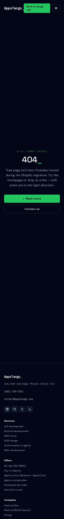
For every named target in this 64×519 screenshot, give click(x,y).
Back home (32, 198)
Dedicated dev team (15, 484)
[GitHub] (15, 409)
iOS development (14, 426)
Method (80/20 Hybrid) (17, 510)
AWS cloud (10, 435)
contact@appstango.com (18, 399)
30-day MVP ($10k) (15, 465)
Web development (14, 450)
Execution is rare (13, 489)
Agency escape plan (15, 480)
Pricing (7, 514)
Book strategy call (35, 8)
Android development (16, 431)
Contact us (32, 209)
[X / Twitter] (22, 409)
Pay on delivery (12, 470)
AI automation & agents (17, 445)
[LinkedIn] (7, 409)
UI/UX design (11, 440)
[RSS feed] (30, 409)
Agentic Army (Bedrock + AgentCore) (25, 475)
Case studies (11, 505)
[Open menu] (56, 8)
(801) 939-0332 (13, 391)
